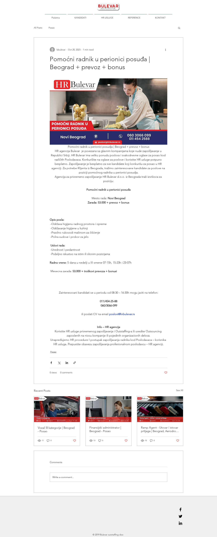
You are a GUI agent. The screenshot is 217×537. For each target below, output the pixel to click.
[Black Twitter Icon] (180, 516)
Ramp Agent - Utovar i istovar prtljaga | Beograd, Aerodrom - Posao (159, 429)
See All (179, 390)
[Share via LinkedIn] (66, 362)
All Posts (38, 27)
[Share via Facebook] (51, 362)
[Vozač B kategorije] (57, 409)
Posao (51, 27)
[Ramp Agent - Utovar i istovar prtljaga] (160, 409)
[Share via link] (74, 362)
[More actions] (165, 50)
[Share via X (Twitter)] (59, 362)
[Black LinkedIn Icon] (180, 523)
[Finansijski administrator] (109, 409)
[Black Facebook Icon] (180, 509)
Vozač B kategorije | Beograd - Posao (56, 429)
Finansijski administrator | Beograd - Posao (105, 429)
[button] (179, 28)
